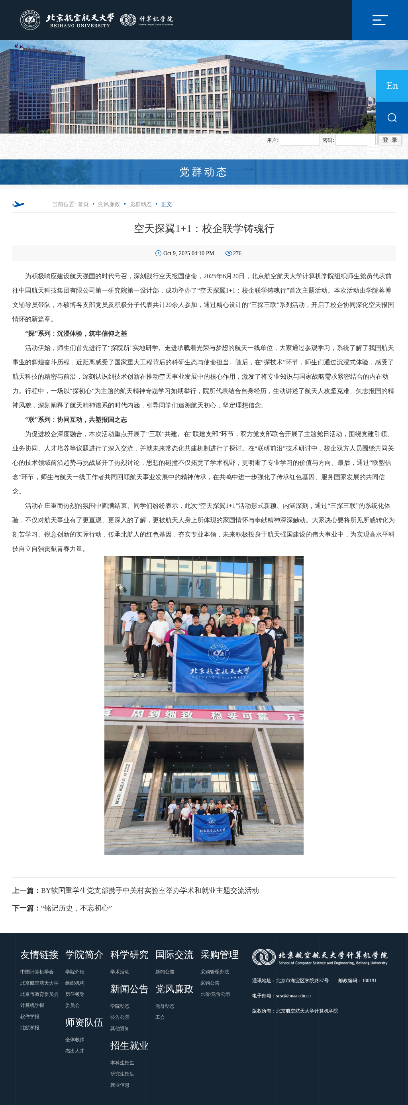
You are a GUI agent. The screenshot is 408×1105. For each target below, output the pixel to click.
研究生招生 (122, 1074)
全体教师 (74, 1039)
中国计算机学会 (37, 972)
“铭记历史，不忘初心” (62, 908)
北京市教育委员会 (39, 994)
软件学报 (29, 1016)
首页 (83, 204)
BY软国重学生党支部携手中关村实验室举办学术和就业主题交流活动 (135, 891)
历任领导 (74, 994)
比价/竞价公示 (215, 994)
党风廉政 (109, 204)
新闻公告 (165, 972)
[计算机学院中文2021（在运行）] (98, 19)
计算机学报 (32, 1005)
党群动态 (140, 204)
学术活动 (119, 972)
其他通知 (119, 1028)
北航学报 (29, 1027)
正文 (166, 204)
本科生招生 (122, 1063)
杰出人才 (74, 1051)
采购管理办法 (214, 972)
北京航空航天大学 (39, 983)
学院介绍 (74, 972)
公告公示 (119, 1017)
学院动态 (119, 1006)
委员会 (72, 1005)
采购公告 (210, 983)
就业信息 (119, 1085)
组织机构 (74, 983)
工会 (160, 1017)
